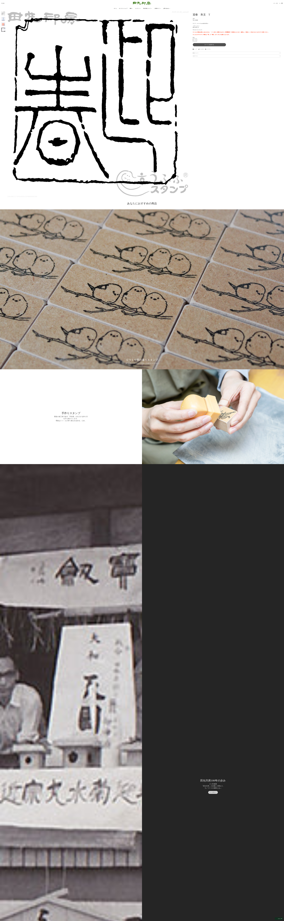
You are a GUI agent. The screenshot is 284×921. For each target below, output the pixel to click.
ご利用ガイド (157, 8)
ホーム (115, 8)
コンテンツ (137, 8)
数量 (194, 37)
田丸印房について (147, 8)
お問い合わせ (166, 8)
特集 (131, 8)
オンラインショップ (123, 8)
